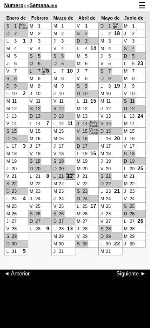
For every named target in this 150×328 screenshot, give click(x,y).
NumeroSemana (30, 5)
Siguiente (127, 273)
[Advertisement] (75, 307)
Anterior (20, 273)
